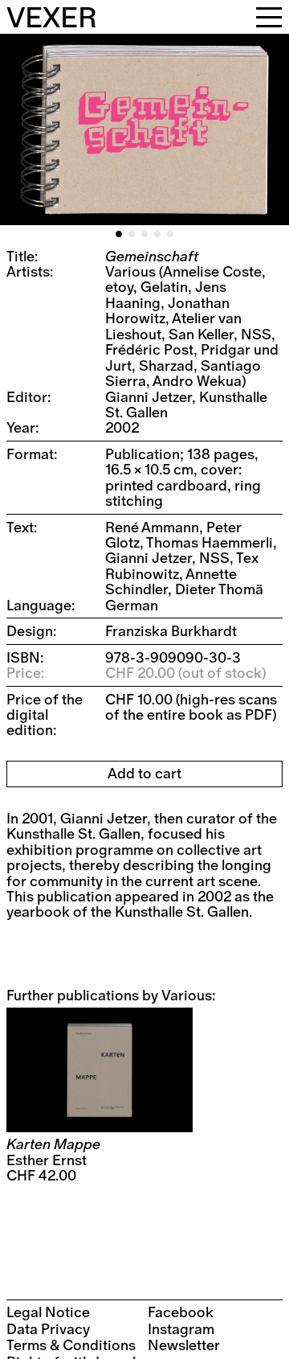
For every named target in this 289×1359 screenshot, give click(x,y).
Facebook (181, 1313)
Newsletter (184, 1346)
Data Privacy (48, 1329)
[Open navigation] (269, 17)
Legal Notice (48, 1313)
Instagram (181, 1329)
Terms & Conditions (71, 1346)
